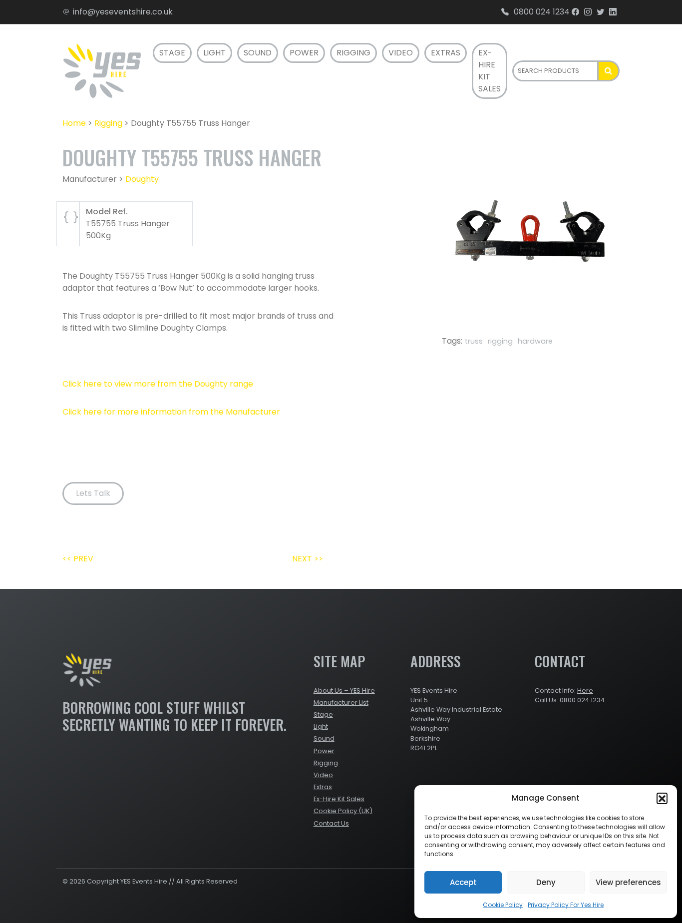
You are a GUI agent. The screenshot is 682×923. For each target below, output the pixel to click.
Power (304, 52)
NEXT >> (307, 558)
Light (214, 52)
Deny (546, 882)
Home (74, 123)
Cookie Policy (503, 905)
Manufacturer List (341, 702)
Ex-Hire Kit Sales (489, 70)
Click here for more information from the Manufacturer (171, 412)
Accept (463, 882)
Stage (172, 52)
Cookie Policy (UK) (343, 811)
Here (585, 690)
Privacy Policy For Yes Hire (566, 905)
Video (400, 52)
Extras (445, 52)
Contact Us (331, 823)
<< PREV (77, 558)
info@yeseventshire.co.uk (123, 11)
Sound (258, 52)
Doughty (142, 179)
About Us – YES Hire (344, 690)
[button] (662, 798)
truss (474, 341)
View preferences (628, 882)
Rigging (353, 52)
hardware (535, 341)
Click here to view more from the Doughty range (157, 384)
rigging (500, 341)
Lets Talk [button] (93, 493)
